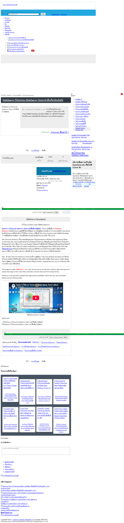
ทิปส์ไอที (7, 26)
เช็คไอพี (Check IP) (18, 45)
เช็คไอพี (86, 186)
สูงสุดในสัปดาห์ (76, 148)
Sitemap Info (79, 130)
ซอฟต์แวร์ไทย (76, 136)
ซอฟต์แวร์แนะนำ (88, 142)
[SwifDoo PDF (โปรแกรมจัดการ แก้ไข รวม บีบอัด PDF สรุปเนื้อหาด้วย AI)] (10, 413)
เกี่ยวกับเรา (8, 464)
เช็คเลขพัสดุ (24, 47)
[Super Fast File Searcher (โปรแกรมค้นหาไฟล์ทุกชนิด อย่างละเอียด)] (61, 384)
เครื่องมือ (7, 34)
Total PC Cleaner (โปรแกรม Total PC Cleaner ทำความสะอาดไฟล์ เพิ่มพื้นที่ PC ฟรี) (44, 427)
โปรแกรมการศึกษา (82, 116)
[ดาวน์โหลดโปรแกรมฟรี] (10, 5)
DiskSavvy (36, 342)
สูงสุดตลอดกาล (87, 148)
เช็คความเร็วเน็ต (77, 186)
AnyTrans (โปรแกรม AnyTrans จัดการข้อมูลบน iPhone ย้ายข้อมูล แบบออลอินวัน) (27, 427)
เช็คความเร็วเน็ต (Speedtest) (21, 43)
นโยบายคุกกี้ (40, 517)
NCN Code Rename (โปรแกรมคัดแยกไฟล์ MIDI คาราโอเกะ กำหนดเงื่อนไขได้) (10, 397)
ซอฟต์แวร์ (23, 37)
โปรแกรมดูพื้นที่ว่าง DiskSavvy (12, 350)
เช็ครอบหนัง (8, 30)
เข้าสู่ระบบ (63, 14)
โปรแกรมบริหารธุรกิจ (82, 114)
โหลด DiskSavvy (61, 342)
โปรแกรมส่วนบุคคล (82, 107)
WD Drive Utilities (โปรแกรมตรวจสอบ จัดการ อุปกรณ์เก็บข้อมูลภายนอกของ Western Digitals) (61, 428)
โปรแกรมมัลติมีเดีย (81, 109)
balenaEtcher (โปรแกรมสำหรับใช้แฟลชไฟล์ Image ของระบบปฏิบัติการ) (27, 399)
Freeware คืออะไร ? (59, 132)
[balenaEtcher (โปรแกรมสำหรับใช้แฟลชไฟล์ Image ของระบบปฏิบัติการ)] (27, 384)
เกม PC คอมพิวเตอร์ (82, 111)
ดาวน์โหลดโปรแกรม (59, 171)
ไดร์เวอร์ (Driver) (81, 126)
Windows (45, 190)
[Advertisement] (62, 78)
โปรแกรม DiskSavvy (48, 342)
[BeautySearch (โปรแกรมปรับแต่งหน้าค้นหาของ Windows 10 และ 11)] (44, 384)
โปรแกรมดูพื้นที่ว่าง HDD (33, 350)
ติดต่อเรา (8, 467)
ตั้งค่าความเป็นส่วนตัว (8, 517)
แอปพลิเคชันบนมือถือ (28, 39)
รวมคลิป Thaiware (9, 32)
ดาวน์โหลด (8, 20)
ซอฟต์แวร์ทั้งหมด (81, 102)
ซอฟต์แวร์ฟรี (85, 136)
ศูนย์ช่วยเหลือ (9, 462)
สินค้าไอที (7, 28)
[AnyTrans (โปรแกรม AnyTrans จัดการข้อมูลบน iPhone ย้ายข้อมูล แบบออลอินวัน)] (27, 413)
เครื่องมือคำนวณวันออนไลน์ (16, 51)
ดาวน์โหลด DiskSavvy (29, 346)
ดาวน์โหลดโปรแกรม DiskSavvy (49, 346)
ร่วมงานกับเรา (9, 469)
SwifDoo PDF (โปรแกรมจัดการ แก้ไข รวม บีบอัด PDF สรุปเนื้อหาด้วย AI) (10, 426)
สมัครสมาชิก (55, 14)
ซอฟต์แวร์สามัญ (77, 142)
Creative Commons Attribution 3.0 (23, 519)
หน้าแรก (7, 18)
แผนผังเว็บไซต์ (9, 471)
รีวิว (6, 24)
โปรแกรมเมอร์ (80, 119)
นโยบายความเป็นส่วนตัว (25, 517)
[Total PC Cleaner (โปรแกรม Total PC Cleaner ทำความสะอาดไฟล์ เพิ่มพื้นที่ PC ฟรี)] (44, 413)
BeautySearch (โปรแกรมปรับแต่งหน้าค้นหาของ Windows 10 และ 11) (44, 398)
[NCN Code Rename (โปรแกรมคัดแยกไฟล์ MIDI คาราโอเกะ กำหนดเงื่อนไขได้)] (10, 383)
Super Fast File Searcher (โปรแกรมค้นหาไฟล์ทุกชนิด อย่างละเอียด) (61, 398)
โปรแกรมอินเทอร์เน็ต (82, 104)
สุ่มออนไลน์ (20, 49)
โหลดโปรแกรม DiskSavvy (11, 346)
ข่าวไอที (7, 22)
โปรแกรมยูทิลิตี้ (17, 95)
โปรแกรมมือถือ (80, 121)
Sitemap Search (80, 128)
